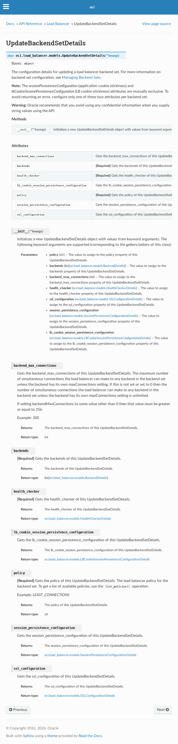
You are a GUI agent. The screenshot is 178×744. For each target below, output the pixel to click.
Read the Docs (90, 736)
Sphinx (28, 736)
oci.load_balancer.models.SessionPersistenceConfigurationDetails (90, 655)
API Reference (30, 24)
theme (52, 736)
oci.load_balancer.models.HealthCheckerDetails (77, 518)
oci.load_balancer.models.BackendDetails (78, 478)
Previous (19, 710)
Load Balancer (58, 24)
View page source (156, 24)
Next (161, 710)
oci (92, 7)
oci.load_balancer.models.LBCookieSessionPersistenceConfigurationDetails (97, 559)
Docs (10, 24)
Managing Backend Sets (81, 77)
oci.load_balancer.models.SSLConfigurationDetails (79, 695)
